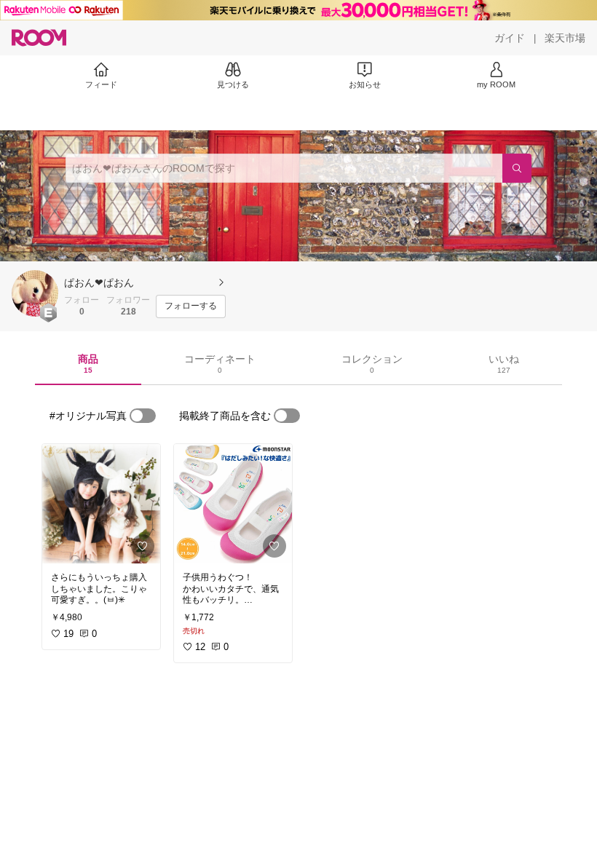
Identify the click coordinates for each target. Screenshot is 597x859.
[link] (101, 503)
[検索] (516, 168)
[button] (35, 293)
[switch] (143, 415)
